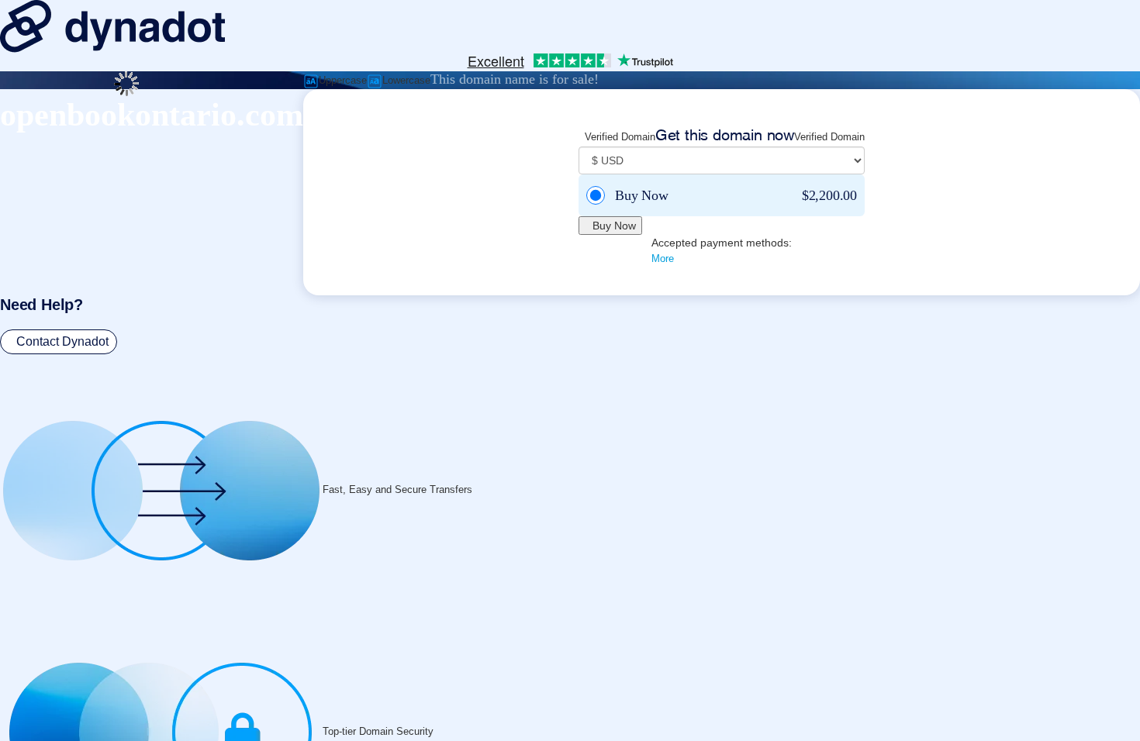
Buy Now (614, 225)
